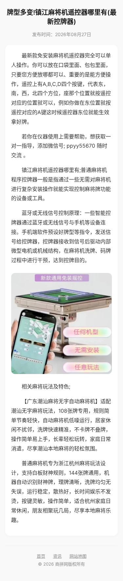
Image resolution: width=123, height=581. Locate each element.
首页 (41, 556)
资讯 (57, 556)
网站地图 (78, 556)
